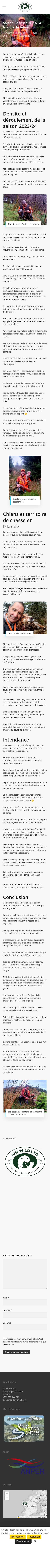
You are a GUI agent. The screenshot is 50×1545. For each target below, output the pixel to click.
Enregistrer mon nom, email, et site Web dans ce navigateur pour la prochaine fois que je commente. (24, 1342)
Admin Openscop (16, 32)
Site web (7, 1322)
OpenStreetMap (32, 1517)
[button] (4, 7)
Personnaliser (23, 1541)
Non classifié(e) (22, 35)
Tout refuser (34, 1537)
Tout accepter (17, 1537)
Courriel (7, 1310)
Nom (6, 1297)
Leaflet (21, 1517)
